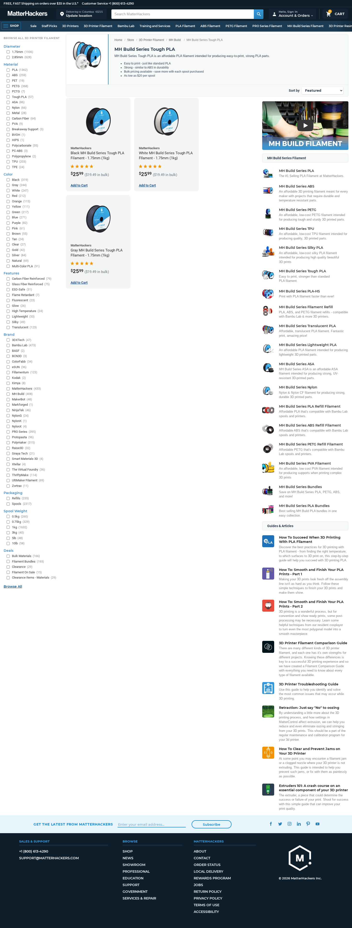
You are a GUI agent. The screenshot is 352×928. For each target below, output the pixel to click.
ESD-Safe (22, 289)
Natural (20, 260)
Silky (18, 322)
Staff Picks (49, 26)
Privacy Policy (208, 898)
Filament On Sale (27, 572)
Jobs (198, 885)
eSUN (19, 367)
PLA (20, 70)
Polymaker (23, 442)
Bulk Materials (26, 556)
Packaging (13, 493)
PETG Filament (236, 26)
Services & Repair (139, 898)
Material (11, 64)
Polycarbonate (25, 145)
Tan (18, 239)
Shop (128, 851)
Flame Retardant (26, 295)
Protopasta (23, 437)
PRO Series (24, 431)
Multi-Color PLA (26, 266)
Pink (18, 228)
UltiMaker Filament (28, 480)
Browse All (13, 586)
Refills (20, 498)
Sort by (294, 90)
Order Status (207, 865)
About (200, 851)
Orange (21, 201)
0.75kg (21, 522)
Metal (19, 113)
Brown (20, 233)
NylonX (19, 426)
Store (130, 40)
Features (11, 273)
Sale (33, 26)
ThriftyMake (24, 475)
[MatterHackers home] (27, 14)
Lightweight (23, 316)
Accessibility (206, 912)
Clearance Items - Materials (34, 577)
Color (8, 174)
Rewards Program (212, 878)
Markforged (22, 404)
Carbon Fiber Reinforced (31, 278)
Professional (136, 871)
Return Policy (207, 891)
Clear (19, 244)
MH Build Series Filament (305, 26)
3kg (18, 532)
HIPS (18, 140)
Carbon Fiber (24, 118)
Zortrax (20, 486)
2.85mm (22, 57)
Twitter (280, 824)
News (128, 858)
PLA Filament (185, 26)
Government (135, 891)
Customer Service (95, 3)
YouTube (317, 824)
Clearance (22, 567)
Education (133, 878)
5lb (17, 538)
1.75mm (22, 52)
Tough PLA (23, 97)
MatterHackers (26, 388)
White (20, 190)
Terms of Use (206, 905)
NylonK (19, 421)
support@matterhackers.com (49, 858)
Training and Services (155, 26)
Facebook (271, 824)
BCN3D (19, 356)
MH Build (175, 40)
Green (20, 212)
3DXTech (21, 340)
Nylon (19, 107)
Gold (18, 250)
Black (20, 180)
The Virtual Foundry (28, 469)
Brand (9, 334)
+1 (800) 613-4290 (121, 3)
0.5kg (20, 516)
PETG (20, 86)
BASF (18, 351)
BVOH (18, 135)
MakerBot (22, 399)
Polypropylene (24, 156)
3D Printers (70, 26)
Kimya (19, 383)
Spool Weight (15, 511)
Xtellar (19, 464)
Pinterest (308, 824)
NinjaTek (21, 410)
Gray (19, 185)
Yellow (21, 206)
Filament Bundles (28, 561)
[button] (81, 14)
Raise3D (21, 448)
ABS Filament (210, 26)
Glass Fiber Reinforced (31, 284)
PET (18, 80)
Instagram (289, 824)
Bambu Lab (126, 26)
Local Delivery (208, 871)
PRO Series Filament (267, 26)
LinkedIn (299, 824)
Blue (19, 217)
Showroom (134, 865)
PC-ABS (20, 151)
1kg (19, 527)
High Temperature (27, 311)
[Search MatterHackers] (258, 14)
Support (131, 885)
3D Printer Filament (98, 26)
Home (118, 40)
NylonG (20, 415)
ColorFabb (22, 361)
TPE (18, 167)
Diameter (12, 46)
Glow (19, 305)
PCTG (18, 91)
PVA (17, 123)
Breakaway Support (28, 129)
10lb (18, 543)
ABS (19, 75)
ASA (18, 102)
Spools (22, 504)
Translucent (24, 327)
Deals (8, 550)
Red (19, 196)
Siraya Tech (23, 453)
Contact (202, 858)
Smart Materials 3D (27, 459)
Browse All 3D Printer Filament (32, 38)
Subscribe (211, 824)
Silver (19, 255)
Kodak (19, 378)
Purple (20, 223)
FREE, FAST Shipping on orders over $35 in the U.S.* (41, 3)
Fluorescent (23, 300)
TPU (19, 161)
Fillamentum (24, 372)
